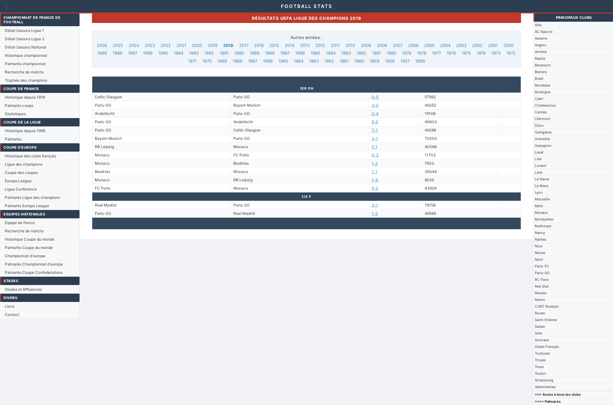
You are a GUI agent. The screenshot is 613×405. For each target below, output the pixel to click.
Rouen (540, 313)
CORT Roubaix (547, 306)
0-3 (375, 155)
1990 (239, 53)
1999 (102, 53)
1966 (268, 61)
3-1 (375, 138)
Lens (538, 172)
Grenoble (542, 139)
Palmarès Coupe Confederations (34, 272)
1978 (421, 53)
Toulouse (542, 353)
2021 (181, 45)
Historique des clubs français (30, 156)
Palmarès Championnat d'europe (34, 264)
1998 (117, 53)
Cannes (541, 112)
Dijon (539, 125)
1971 (192, 61)
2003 (461, 45)
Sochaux (542, 340)
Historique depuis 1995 (25, 130)
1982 (361, 53)
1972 (511, 53)
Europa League (18, 180)
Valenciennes (545, 387)
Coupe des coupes (21, 172)
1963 (314, 61)
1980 (391, 53)
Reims (540, 299)
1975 (466, 53)
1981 (376, 53)
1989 (254, 53)
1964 (298, 61)
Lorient (540, 165)
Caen (539, 98)
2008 (382, 45)
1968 (237, 61)
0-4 (375, 113)
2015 (274, 45)
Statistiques (15, 113)
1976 (451, 53)
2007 (398, 45)
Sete (538, 333)
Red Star (542, 286)
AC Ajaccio (544, 31)
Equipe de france (20, 222)
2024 (134, 45)
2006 (413, 45)
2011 (335, 45)
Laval (539, 152)
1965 (283, 61)
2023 (150, 45)
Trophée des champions (26, 80)
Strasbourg (544, 380)
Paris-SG (542, 273)
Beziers (541, 72)
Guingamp (543, 132)
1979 (406, 53)
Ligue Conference (21, 189)
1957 (405, 61)
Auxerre (541, 38)
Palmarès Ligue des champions (32, 197)
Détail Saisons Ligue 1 (24, 30)
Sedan (540, 326)
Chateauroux (545, 105)
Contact (12, 314)
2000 (508, 45)
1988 (270, 53)
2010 (350, 45)
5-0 (375, 121)
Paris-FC (542, 266)
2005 (429, 45)
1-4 (375, 179)
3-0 (375, 105)
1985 (315, 53)
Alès (538, 25)
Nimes (540, 253)
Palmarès (13, 139)
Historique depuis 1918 (25, 97)
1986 (300, 53)
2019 (212, 45)
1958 (390, 61)
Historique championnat (26, 55)
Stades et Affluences (23, 289)
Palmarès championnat (25, 63)
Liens (9, 306)
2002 (477, 45)
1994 (178, 53)
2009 (366, 45)
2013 (305, 45)
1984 (331, 53)
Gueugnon (543, 145)
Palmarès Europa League (27, 205)
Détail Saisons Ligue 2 (24, 38)
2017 (243, 45)
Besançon (543, 65)
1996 (148, 53)
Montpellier (544, 219)
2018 (228, 45)
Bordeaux (542, 85)
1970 (207, 61)
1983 (346, 53)
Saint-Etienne (546, 320)
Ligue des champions (23, 164)
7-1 (375, 130)
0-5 (375, 96)
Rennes (541, 293)
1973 (496, 53)
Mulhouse (543, 226)
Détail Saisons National (25, 47)
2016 (259, 45)
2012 (320, 45)
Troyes (540, 360)
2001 (493, 45)
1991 (224, 53)
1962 (329, 61)
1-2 (375, 163)
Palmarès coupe (19, 105)
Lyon (538, 192)
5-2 (375, 188)
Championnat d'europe (25, 255)
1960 (359, 61)
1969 (222, 61)
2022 (166, 45)
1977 (436, 53)
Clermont (542, 118)
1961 (344, 61)
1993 (194, 53)
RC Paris (542, 279)
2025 (118, 45)
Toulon (540, 373)
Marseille (542, 199)
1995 (163, 53)
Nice (538, 246)
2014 (289, 45)
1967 (252, 61)
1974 (481, 53)
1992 (209, 53)
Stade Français (547, 346)
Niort (539, 259)
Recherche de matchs (24, 72)
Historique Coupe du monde (29, 239)
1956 (420, 61)
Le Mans (542, 186)
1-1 (374, 146)
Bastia (540, 58)
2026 (102, 45)
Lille (538, 159)
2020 (197, 45)
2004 (445, 45)
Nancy (540, 232)
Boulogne (542, 92)
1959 (374, 61)
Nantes (540, 239)
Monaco (541, 212)
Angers (540, 45)
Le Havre (542, 179)
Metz (539, 206)
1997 (132, 53)
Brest (539, 78)
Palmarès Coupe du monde (29, 247)
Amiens (541, 51)
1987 (285, 53)
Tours (539, 366)
